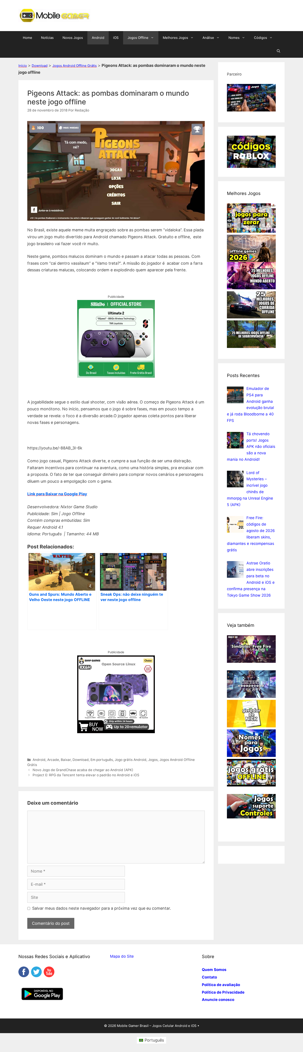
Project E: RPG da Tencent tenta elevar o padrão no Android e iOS (86, 775)
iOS (116, 38)
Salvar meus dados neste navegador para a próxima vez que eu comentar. (101, 908)
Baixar (66, 760)
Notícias (47, 38)
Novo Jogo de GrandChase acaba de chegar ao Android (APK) (83, 770)
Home (27, 38)
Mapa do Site (122, 956)
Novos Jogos (73, 38)
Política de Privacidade (223, 992)
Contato (209, 977)
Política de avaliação (221, 985)
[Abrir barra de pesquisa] (278, 51)
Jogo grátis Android (130, 760)
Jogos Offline (138, 38)
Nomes (234, 38)
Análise (208, 38)
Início (22, 66)
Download (39, 66)
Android (98, 38)
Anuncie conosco (218, 999)
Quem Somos (214, 969)
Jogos (153, 760)
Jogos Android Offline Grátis (74, 66)
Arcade (53, 760)
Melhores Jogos (175, 38)
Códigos (260, 38)
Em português (102, 760)
